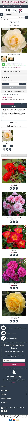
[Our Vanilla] (14, 40)
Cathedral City (14, 184)
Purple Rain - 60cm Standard (14, 283)
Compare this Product (19, 91)
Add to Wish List (8, 91)
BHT (17, 122)
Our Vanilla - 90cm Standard (7, 141)
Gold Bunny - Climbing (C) (14, 317)
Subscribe (14, 364)
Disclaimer (14, 106)
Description (7, 103)
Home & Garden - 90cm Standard (14, 217)
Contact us (14, 382)
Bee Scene (14, 250)
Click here (18, 67)
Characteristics (20, 103)
